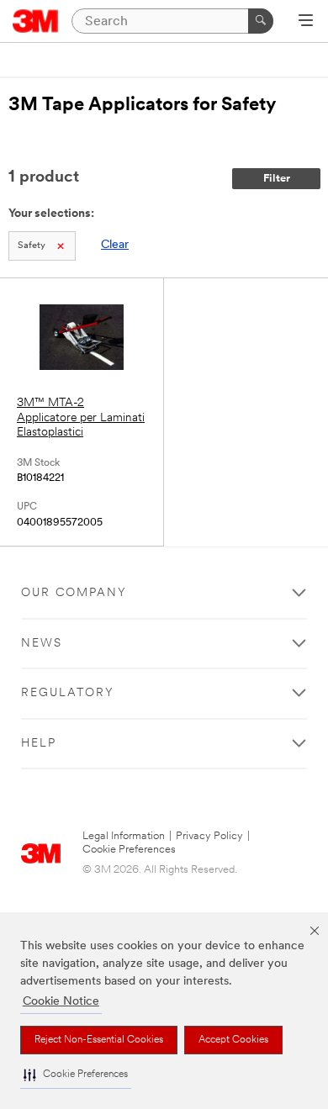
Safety (31, 246)
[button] (75, 1075)
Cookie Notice (61, 1001)
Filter (276, 178)
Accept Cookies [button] (233, 1040)
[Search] (260, 21)
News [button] (41, 643)
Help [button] (38, 743)
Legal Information (123, 836)
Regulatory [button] (67, 693)
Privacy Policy (209, 836)
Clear (115, 245)
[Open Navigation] (306, 22)
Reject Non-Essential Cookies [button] (98, 1040)
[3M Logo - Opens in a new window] (36, 21)
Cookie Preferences (129, 849)
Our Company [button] (74, 593)
